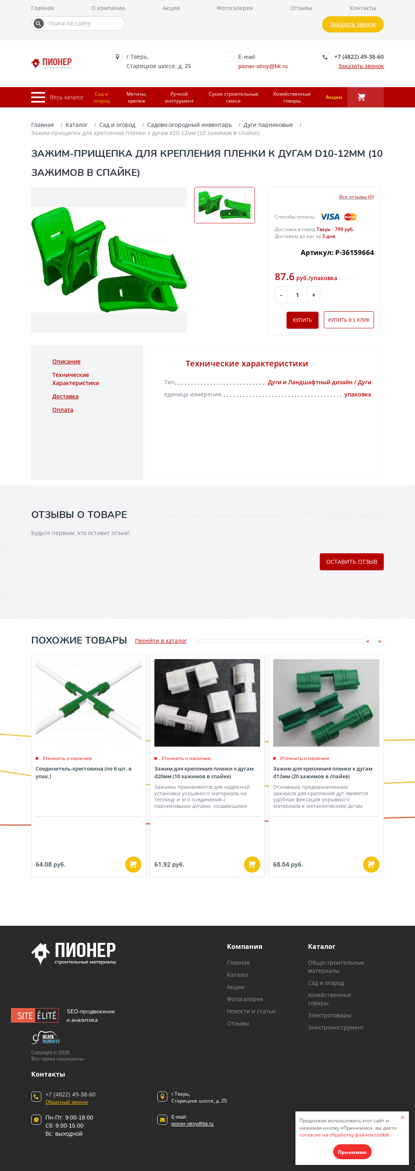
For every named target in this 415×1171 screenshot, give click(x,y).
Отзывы (301, 8)
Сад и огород (102, 97)
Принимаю (352, 1152)
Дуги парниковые (268, 124)
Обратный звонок (66, 1101)
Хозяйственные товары (292, 97)
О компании (108, 8)
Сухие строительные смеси (234, 97)
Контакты (363, 8)
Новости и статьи (251, 1011)
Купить (302, 320)
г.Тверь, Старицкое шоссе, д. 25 (199, 1097)
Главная (42, 8)
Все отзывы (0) (356, 196)
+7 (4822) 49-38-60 (359, 56)
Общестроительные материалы (336, 966)
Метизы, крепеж (136, 97)
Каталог (77, 124)
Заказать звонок (353, 24)
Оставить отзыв (351, 561)
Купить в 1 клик (349, 320)
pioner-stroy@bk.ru (263, 66)
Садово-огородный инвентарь (189, 124)
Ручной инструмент (179, 97)
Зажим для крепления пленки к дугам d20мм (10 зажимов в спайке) (204, 772)
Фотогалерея (235, 8)
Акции (171, 8)
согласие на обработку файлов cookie (344, 1134)
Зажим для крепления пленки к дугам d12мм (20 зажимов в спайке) (322, 772)
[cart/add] (133, 864)
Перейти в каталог (161, 640)
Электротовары (329, 1015)
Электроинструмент (336, 1027)
